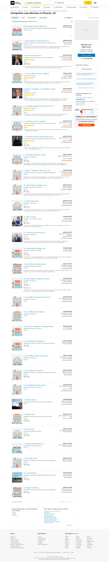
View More (69, 525)
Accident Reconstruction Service (52, 511)
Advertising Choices (15, 543)
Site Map (40, 541)
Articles (39, 536)
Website (25, 30)
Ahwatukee (14, 515)
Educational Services (42, 42)
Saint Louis (89, 547)
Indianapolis (79, 539)
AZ (16, 10)
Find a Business (42, 538)
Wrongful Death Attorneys (50, 517)
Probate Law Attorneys (49, 513)
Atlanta (66, 536)
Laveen (13, 514)
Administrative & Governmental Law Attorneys (41, 10)
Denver (66, 547)
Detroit (77, 536)
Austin (66, 538)
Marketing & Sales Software (17, 547)
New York (89, 539)
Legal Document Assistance (51, 518)
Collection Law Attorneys (50, 520)
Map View (16, 17)
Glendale (14, 512)
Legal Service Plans (52, 42)
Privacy (36, 552)
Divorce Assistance (49, 522)
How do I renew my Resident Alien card (86, 79)
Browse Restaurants (42, 544)
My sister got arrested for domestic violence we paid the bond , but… (85, 84)
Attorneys (26, 10)
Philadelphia (90, 544)
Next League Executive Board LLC (35, 26)
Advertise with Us (15, 539)
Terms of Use (66, 552)
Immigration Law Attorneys (30, 28)
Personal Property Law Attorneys (52, 521)
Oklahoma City (90, 541)
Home (12, 10)
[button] (95, 3)
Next (72, 502)
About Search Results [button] (93, 17)
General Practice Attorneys (48, 343)
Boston (66, 541)
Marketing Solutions (15, 546)
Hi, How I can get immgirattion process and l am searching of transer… (86, 74)
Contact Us (13, 538)
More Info (30, 30)
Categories (40, 543)
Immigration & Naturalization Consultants (46, 28)
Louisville (78, 546)
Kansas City (79, 541)
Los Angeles (79, 544)
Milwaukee (89, 538)
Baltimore (67, 539)
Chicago (67, 544)
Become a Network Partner (17, 544)
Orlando (89, 543)
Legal (72, 552)
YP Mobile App (41, 539)
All (23, 17)
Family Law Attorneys (47, 401)
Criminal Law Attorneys (47, 57)
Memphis (78, 547)
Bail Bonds (46, 512)
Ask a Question (87, 69)
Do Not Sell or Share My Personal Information (50, 552)
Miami (88, 536)
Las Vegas (78, 543)
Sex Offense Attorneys (49, 516)
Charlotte (67, 543)
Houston (78, 538)
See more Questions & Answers (86, 87)
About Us (13, 536)
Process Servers (48, 515)
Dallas (66, 546)
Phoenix (20, 10)
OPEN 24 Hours (33, 21)
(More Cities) (75, 533)
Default (69, 17)
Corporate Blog (14, 541)
